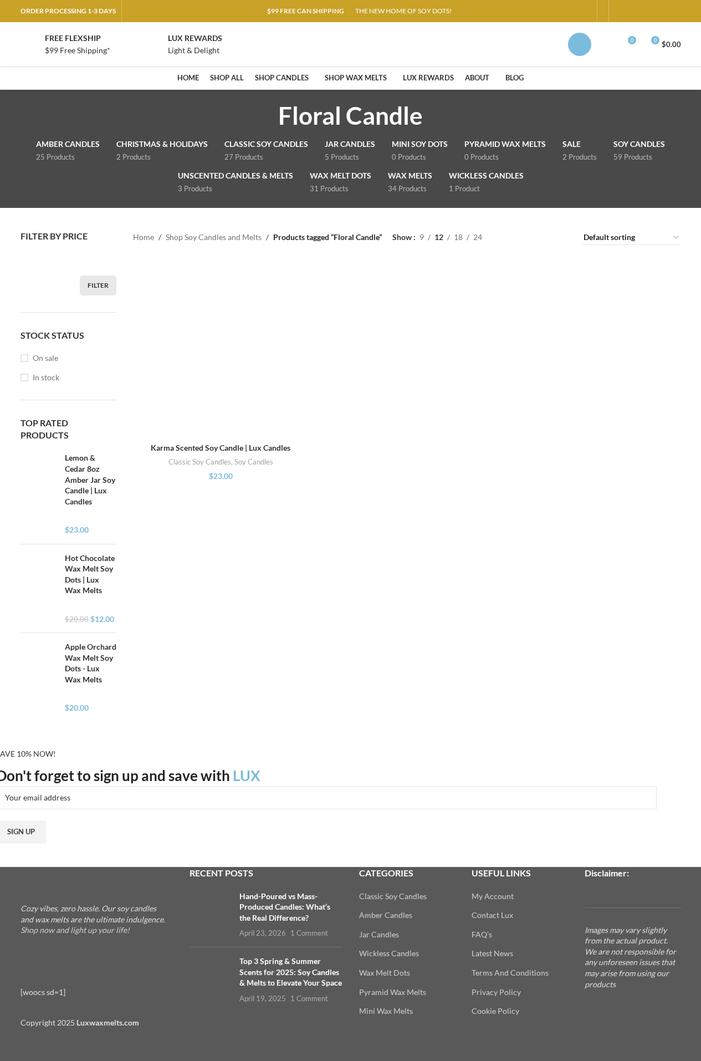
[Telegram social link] (674, 11)
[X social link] (634, 11)
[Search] (607, 44)
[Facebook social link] (621, 11)
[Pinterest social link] (647, 11)
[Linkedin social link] (661, 11)
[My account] (579, 44)
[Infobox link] (65, 44)
